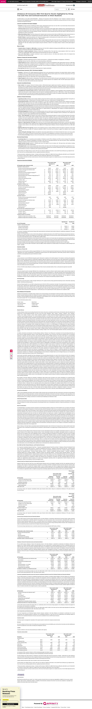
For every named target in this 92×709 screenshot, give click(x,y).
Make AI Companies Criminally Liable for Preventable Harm (35, 1)
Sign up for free (10, 704)
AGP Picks (3, 1)
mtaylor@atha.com (20, 306)
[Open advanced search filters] (69, 9)
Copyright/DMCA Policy (55, 707)
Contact (68, 707)
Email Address (5, 699)
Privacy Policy (63, 707)
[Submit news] (11, 351)
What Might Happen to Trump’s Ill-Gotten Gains (62, 1)
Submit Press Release (38, 707)
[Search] (66, 9)
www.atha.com (40, 297)
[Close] (18, 688)
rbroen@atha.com (35, 306)
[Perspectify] (11, 353)
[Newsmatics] (11, 358)
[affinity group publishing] (11, 356)
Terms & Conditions (46, 707)
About (23, 707)
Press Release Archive (29, 707)
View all (89, 1)
